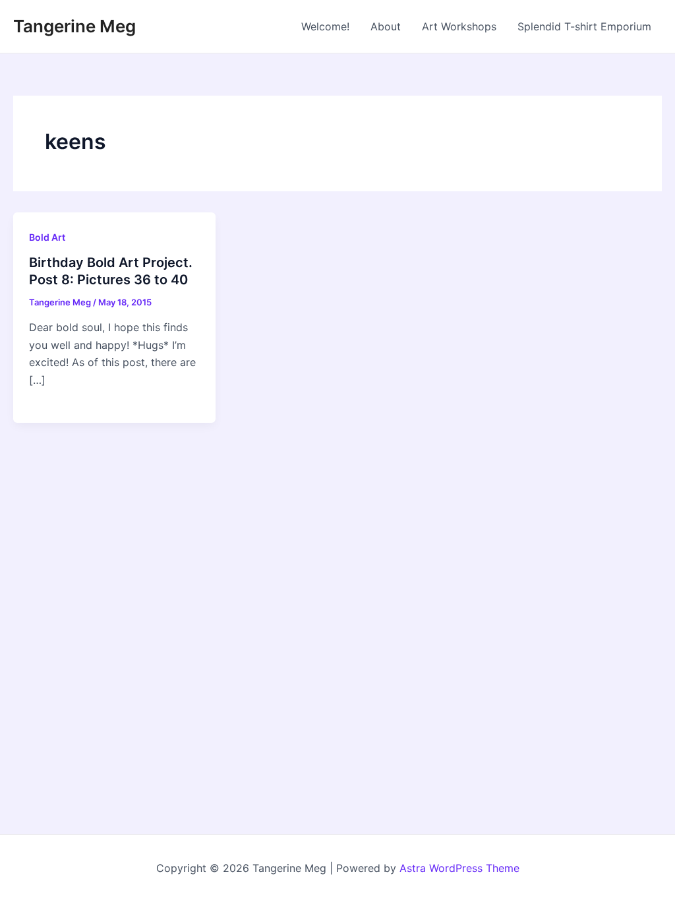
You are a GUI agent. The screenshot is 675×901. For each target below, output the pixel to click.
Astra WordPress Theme (459, 868)
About (385, 26)
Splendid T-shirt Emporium (584, 26)
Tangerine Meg (74, 26)
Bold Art (47, 237)
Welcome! (325, 26)
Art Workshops (459, 26)
